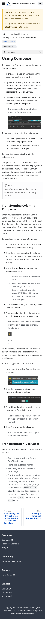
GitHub (5, 588)
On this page (9, 52)
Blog (4, 547)
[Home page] (4, 34)
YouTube (6, 596)
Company (6, 540)
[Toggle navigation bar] (4, 3)
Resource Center (9, 543)
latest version (11, 27)
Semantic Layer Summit (12, 561)
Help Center (7, 575)
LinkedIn (6, 592)
